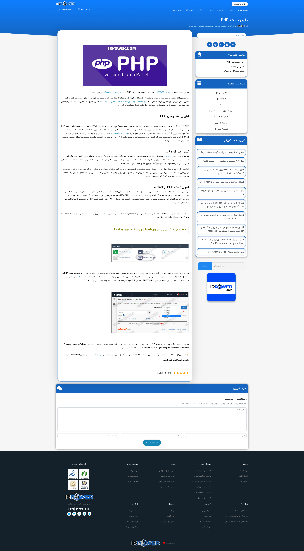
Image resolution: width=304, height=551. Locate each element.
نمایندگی (201, 10)
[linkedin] (69, 514)
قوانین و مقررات (168, 521)
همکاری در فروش (131, 527)
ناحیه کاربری (221, 122)
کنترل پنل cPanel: (237, 67)
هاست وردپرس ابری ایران (201, 481)
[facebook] (79, 514)
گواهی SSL (190, 10)
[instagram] (84, 514)
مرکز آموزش (170, 516)
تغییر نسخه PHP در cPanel (234, 71)
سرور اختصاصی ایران (167, 481)
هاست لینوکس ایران (203, 471)
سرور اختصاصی (96, 355)
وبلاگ (173, 511)
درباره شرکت (133, 511)
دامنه (232, 10)
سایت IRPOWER (163, 92)
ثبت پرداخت (133, 516)
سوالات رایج (206, 527)
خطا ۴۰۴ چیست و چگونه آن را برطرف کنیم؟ (223, 161)
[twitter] (74, 514)
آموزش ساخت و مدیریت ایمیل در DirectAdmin (222, 182)
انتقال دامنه (243, 476)
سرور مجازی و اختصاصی (222, 110)
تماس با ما (207, 532)
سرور (211, 10)
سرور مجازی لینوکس (167, 471)
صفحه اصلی (243, 10)
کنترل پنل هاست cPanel (114, 92)
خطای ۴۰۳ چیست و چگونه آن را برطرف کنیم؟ (222, 152)
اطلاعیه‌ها (207, 516)
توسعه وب (223, 129)
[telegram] (89, 514)
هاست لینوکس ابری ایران (201, 476)
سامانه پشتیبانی (204, 521)
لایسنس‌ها (134, 471)
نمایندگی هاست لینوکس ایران (236, 516)
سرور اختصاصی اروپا (167, 487)
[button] (233, 44)
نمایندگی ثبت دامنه (240, 511)
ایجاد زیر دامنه (129, 101)
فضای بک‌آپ (133, 481)
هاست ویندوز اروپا (204, 498)
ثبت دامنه (244, 471)
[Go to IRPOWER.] (243, 26)
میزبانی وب (221, 10)
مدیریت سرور (133, 476)
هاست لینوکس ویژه (203, 492)
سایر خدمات (177, 10)
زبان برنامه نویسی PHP (235, 62)
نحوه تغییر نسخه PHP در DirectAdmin (226, 252)
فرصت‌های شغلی (131, 521)
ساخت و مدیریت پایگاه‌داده (111, 101)
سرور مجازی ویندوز (167, 476)
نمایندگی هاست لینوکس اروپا (236, 521)
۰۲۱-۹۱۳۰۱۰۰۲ (65, 9)
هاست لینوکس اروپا (119, 133)
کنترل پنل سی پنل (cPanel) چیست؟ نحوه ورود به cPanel (142, 229)
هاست (102, 213)
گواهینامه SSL (221, 116)
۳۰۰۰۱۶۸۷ (85, 9)
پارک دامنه (140, 101)
